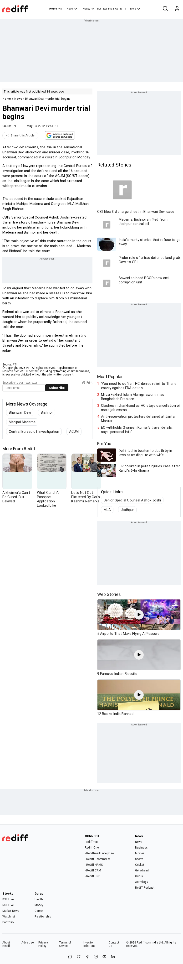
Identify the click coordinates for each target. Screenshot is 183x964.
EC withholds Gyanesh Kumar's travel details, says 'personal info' (137, 429)
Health (39, 899)
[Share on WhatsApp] (70, 957)
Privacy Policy (43, 944)
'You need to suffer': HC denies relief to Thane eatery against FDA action (138, 385)
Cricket (139, 864)
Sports (139, 859)
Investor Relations (89, 944)
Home (53, 8)
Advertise (27, 942)
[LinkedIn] (113, 957)
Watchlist (8, 916)
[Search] (165, 9)
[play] (139, 615)
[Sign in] (177, 9)
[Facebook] (87, 957)
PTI (15, 126)
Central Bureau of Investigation (34, 431)
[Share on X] (79, 957)
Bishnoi (46, 412)
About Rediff (6, 944)
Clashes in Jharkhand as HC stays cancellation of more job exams (141, 407)
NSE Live (8, 905)
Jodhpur (127, 510)
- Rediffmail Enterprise (99, 853)
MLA (107, 510)
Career (39, 910)
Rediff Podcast (144, 887)
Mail (60, 8)
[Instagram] (96, 957)
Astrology (141, 882)
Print (89, 382)
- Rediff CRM (93, 870)
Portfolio (8, 922)
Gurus (118, 8)
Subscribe (57, 388)
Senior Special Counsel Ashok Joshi (132, 500)
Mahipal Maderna (22, 422)
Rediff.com (144, 942)
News (70, 8)
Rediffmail (91, 842)
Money (86, 8)
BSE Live (8, 899)
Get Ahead (142, 870)
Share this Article (23, 135)
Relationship (43, 916)
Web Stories (109, 594)
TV (125, 8)
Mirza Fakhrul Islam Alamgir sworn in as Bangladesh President (132, 396)
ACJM (74, 431)
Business (141, 847)
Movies (140, 853)
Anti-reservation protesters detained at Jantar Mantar (138, 418)
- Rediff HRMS (94, 864)
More (133, 8)
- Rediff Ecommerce (97, 859)
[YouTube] (104, 957)
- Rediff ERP (92, 876)
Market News (10, 910)
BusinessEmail (105, 8)
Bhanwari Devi (20, 412)
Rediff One (92, 847)
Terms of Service (65, 944)
